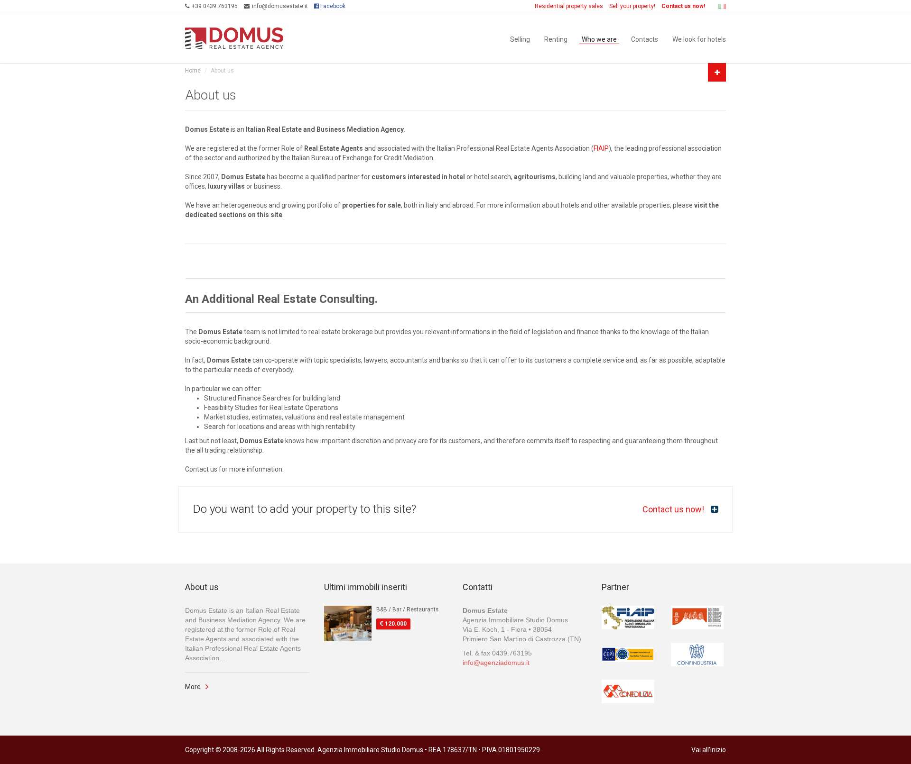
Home (193, 70)
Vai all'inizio (708, 750)
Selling (520, 39)
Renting (555, 39)
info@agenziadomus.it (496, 662)
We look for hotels (699, 39)
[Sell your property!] (717, 72)
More (193, 687)
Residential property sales (569, 6)
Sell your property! (632, 6)
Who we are (599, 39)
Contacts (644, 39)
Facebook (332, 6)
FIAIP (601, 148)
